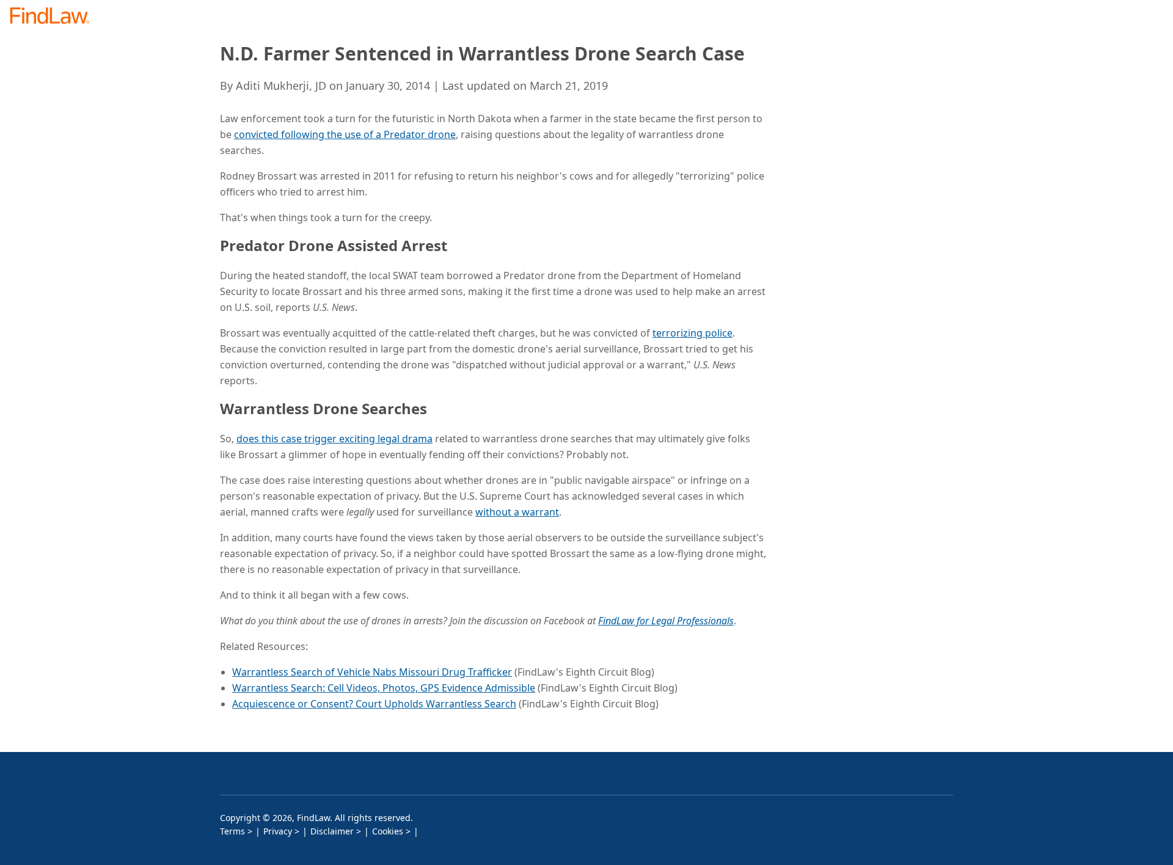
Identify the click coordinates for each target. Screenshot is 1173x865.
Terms (232, 831)
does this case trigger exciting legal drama (334, 438)
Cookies (387, 831)
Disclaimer (332, 831)
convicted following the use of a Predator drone (345, 134)
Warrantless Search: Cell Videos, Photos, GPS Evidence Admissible (383, 688)
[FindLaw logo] (55, 16)
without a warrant (517, 512)
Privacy (277, 831)
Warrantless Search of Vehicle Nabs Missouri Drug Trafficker (372, 672)
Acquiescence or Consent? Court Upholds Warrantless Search (374, 703)
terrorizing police (692, 333)
